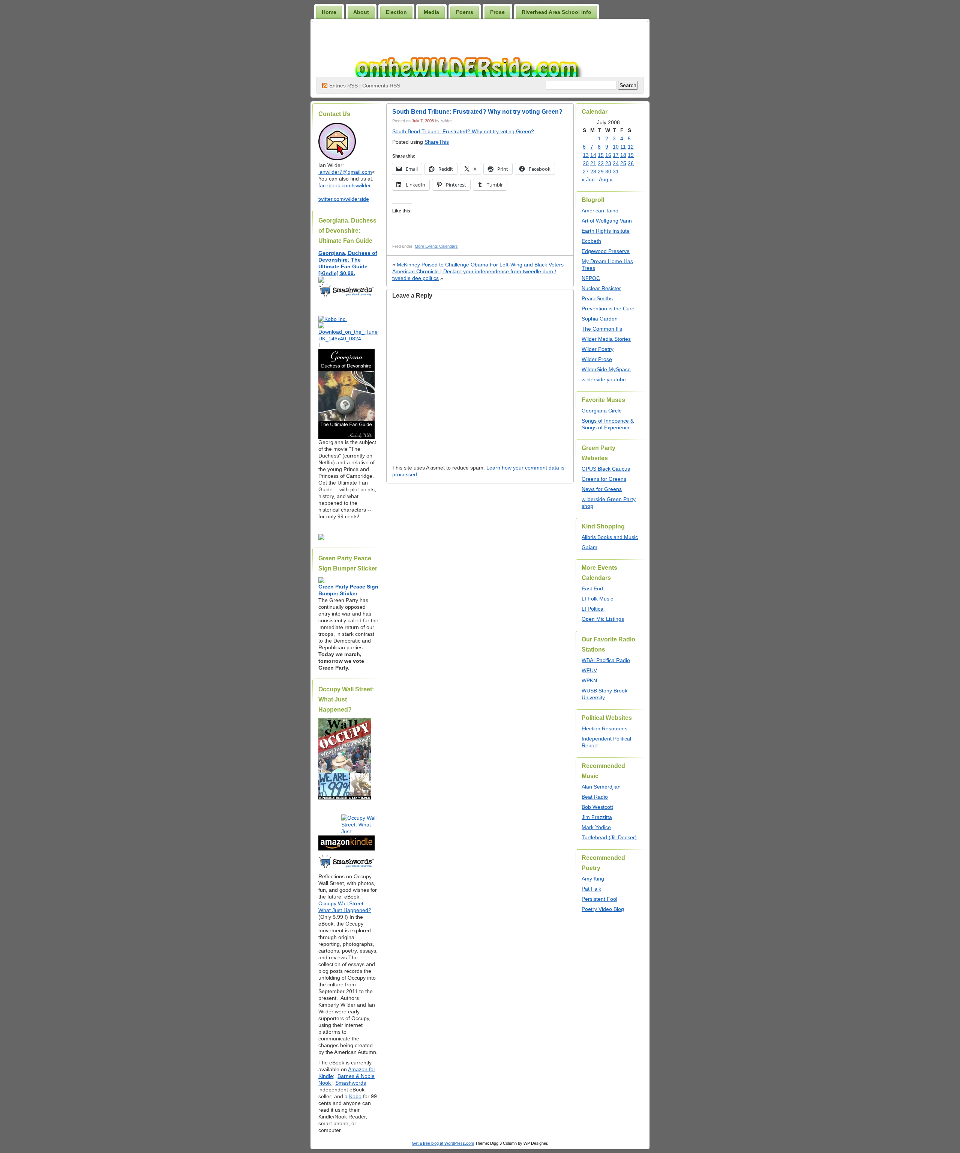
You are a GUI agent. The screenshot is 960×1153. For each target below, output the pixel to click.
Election (396, 12)
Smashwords (350, 1083)
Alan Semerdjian (601, 787)
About (361, 12)
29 (601, 172)
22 (601, 163)
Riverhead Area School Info (556, 12)
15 (601, 155)
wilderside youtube (604, 379)
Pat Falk (591, 889)
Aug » (606, 179)
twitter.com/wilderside (343, 199)
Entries (343, 86)
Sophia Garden (600, 319)
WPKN (589, 680)
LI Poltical (593, 609)
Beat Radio (595, 797)
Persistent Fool (599, 899)
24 (616, 163)
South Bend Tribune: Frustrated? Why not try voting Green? (477, 111)
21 (593, 163)
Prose (497, 12)
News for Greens (602, 489)
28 (593, 172)
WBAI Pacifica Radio (606, 660)
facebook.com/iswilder (344, 185)
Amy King (593, 879)
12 (631, 147)
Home (329, 12)
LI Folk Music (597, 599)
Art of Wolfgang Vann (607, 221)
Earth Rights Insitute (606, 231)
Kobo (355, 1096)
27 (586, 172)
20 (586, 163)
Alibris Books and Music (610, 537)
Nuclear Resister (601, 288)
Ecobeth (591, 241)
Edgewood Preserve (606, 251)
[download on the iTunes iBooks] (348, 339)
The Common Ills (602, 329)
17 (616, 155)
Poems (464, 12)
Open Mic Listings (603, 619)
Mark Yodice (596, 827)
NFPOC (591, 278)
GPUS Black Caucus (606, 469)
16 (608, 155)
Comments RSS (381, 86)
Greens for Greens (604, 479)
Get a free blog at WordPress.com (443, 1143)
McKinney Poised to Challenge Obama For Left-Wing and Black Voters (480, 265)
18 (623, 155)
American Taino (600, 211)
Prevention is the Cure (608, 309)
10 (616, 147)
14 (593, 155)
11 (623, 147)
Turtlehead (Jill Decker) (609, 837)
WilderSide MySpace (606, 369)
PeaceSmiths (597, 298)
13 (586, 155)
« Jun (588, 179)
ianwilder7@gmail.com (345, 172)
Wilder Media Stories (606, 339)
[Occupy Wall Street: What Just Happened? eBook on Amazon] (346, 849)
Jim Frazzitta (597, 817)
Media (431, 12)
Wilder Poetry (598, 349)
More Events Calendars (436, 246)
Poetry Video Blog (603, 909)
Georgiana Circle (602, 411)
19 (631, 155)
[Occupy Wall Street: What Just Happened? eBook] (346, 867)
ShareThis (436, 142)
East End (592, 589)
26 (631, 163)
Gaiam (589, 547)
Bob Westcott (597, 807)
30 (608, 172)
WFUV (589, 670)
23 (608, 163)
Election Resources (604, 729)
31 (616, 172)
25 (623, 163)
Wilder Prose (597, 359)
